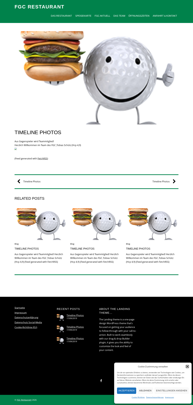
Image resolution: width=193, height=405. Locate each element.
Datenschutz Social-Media (28, 322)
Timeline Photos (38, 132)
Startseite (20, 307)
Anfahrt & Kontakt (165, 16)
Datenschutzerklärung (155, 397)
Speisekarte (83, 16)
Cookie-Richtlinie (138, 397)
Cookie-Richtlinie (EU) (26, 327)
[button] (187, 366)
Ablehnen (145, 390)
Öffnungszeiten (138, 16)
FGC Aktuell (102, 16)
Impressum (169, 397)
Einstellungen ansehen (171, 390)
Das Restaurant (61, 16)
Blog (17, 244)
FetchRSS (42, 158)
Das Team (119, 16)
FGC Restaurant (24, 400)
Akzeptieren (127, 390)
